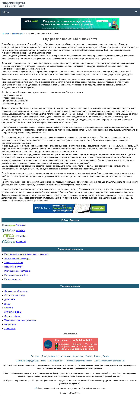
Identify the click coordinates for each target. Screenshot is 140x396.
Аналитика (65, 356)
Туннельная (9, 328)
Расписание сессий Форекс (17, 271)
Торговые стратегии (13, 262)
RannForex (21, 241)
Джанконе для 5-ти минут (16, 291)
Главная (5, 34)
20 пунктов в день (12, 312)
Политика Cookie (57, 361)
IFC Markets (21, 236)
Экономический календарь (17, 258)
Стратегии (78, 356)
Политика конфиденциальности (31, 361)
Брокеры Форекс (50, 356)
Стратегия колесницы (14, 295)
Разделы (35, 356)
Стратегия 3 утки (12, 316)
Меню (70, 12)
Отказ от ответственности (79, 361)
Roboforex (20, 230)
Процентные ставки (13, 267)
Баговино (8, 308)
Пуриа (7, 303)
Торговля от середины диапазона (20, 320)
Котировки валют (12, 279)
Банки (97, 356)
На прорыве (10, 324)
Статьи (106, 356)
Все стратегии (70, 334)
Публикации (17, 34)
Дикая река (9, 299)
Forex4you (20, 225)
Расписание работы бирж (16, 275)
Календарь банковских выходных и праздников (26, 254)
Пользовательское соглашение (109, 361)
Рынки (88, 356)
